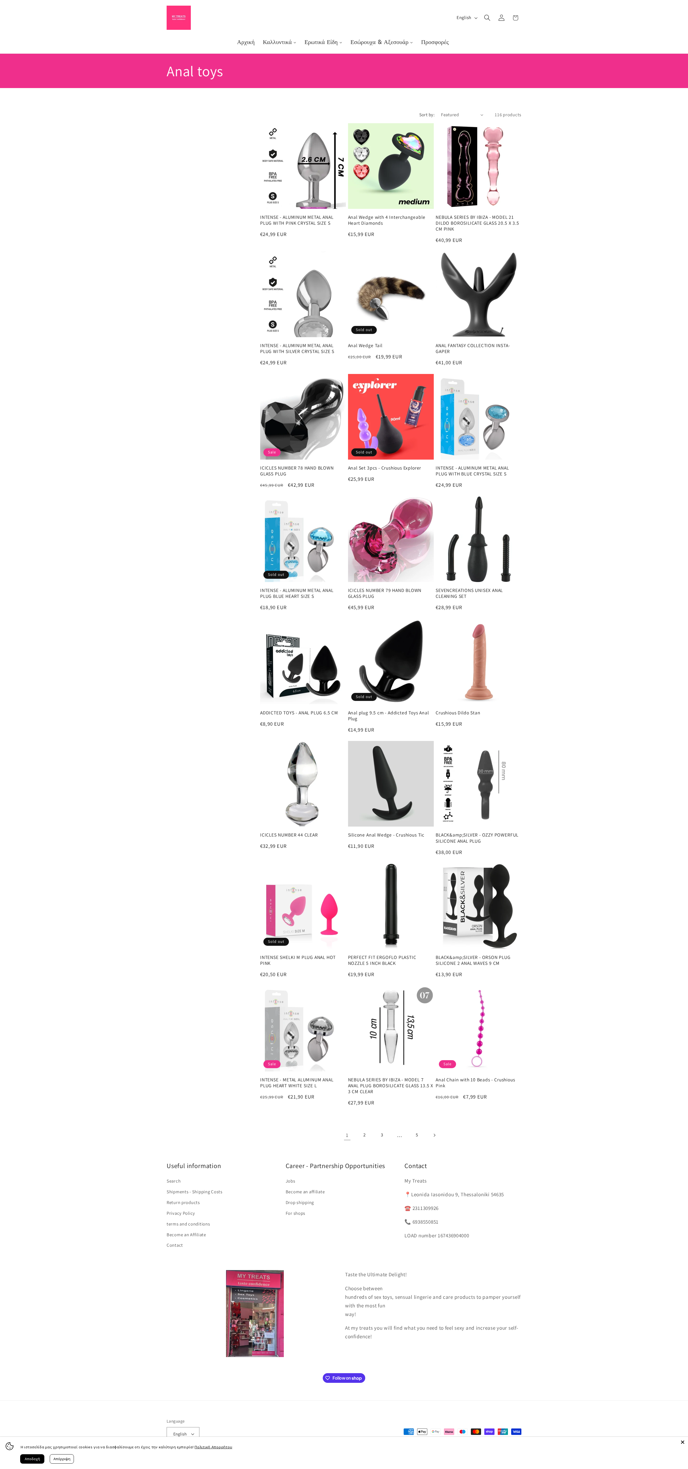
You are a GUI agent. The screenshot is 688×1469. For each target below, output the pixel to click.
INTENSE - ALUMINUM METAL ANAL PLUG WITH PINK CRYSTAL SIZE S (297, 220)
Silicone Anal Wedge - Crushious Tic (386, 835)
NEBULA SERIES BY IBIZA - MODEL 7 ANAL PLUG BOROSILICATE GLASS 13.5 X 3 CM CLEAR (390, 1086)
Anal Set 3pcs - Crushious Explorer (384, 468)
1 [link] (347, 1135)
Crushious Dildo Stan (458, 713)
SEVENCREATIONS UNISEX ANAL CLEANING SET (469, 593)
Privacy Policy (181, 1213)
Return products (183, 1202)
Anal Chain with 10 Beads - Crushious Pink (475, 1083)
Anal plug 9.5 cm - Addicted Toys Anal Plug (388, 716)
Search (174, 1181)
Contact (175, 1245)
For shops (295, 1213)
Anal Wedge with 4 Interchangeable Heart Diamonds (386, 220)
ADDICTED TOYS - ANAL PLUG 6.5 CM (299, 713)
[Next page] (434, 1135)
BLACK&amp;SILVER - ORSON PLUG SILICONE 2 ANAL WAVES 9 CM (473, 960)
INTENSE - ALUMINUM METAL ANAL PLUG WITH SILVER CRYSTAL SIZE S (297, 348)
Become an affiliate (305, 1192)
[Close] (682, 1442)
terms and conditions (188, 1224)
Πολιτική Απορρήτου (213, 1447)
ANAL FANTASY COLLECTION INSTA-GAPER (473, 348)
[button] (487, 18)
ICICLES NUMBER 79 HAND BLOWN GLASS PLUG (385, 593)
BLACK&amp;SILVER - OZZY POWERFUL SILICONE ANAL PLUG (477, 838)
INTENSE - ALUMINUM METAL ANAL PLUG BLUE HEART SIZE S (297, 593)
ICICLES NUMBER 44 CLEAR (289, 835)
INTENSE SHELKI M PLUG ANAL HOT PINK (298, 960)
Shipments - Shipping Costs (195, 1192)
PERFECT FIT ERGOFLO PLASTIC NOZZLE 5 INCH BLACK (382, 960)
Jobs (290, 1181)
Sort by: (427, 115)
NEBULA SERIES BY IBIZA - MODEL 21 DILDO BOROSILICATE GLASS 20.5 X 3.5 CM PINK (477, 223)
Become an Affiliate (186, 1235)
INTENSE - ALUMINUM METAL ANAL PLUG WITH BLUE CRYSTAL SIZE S (472, 471)
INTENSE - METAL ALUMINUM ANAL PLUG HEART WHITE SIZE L (297, 1083)
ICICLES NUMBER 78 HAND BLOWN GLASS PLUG (297, 471)
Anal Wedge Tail (365, 345)
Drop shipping (300, 1202)
